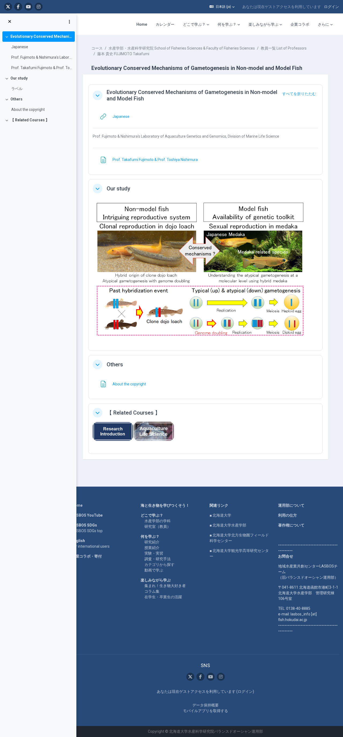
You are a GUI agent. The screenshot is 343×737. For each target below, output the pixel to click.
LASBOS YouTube (87, 515)
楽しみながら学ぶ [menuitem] (263, 24)
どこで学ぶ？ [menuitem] (194, 24)
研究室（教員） (157, 526)
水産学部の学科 (157, 521)
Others (16, 99)
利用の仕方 (287, 515)
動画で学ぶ (153, 570)
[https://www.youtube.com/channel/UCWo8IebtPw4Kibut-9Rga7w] (28, 7)
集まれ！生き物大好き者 (165, 586)
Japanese (19, 47)
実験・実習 (153, 553)
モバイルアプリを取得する (205, 711)
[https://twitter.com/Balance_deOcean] (8, 7)
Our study (19, 78)
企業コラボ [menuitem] (299, 24)
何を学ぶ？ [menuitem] (227, 24)
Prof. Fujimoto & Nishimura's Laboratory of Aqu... (41, 57)
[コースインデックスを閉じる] (9, 21)
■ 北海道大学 (220, 515)
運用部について (291, 505)
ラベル (17, 89)
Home (77, 505)
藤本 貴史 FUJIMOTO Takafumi (123, 54)
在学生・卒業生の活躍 (163, 597)
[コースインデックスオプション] (69, 22)
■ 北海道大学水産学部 (228, 525)
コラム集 (151, 591)
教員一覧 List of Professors (284, 48)
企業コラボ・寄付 (87, 556)
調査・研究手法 (157, 559)
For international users (91, 546)
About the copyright (28, 109)
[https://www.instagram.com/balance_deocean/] (39, 7)
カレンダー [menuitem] (165, 24)
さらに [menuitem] (323, 24)
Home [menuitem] (141, 24)
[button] (222, 6)
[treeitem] (38, 52)
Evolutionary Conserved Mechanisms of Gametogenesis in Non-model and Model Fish (41, 36)
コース (97, 48)
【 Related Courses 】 (29, 120)
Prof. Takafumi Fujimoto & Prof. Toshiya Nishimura (41, 68)
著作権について (291, 525)
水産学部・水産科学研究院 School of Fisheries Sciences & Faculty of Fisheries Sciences (182, 48)
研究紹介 (151, 542)
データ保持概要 (205, 705)
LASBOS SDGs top (87, 531)
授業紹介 (151, 548)
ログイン (331, 7)
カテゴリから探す (159, 564)
